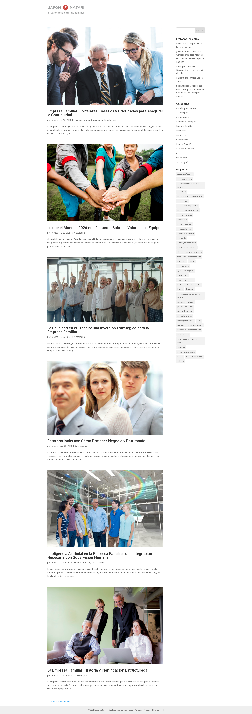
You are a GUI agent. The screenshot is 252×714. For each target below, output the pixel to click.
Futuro (191, 261)
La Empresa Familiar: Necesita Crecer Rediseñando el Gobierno (190, 70)
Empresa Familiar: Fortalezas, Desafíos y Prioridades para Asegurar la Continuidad (105, 113)
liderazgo (190, 289)
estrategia (181, 238)
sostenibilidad (183, 334)
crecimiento (182, 219)
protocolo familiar (185, 311)
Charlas (166, 10)
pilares (191, 302)
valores (180, 361)
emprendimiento (184, 224)
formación (181, 261)
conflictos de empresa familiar (190, 196)
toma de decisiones (194, 356)
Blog (153, 10)
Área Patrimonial (184, 117)
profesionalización (185, 306)
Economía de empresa (187, 121)
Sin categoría (110, 120)
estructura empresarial (186, 247)
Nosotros (120, 10)
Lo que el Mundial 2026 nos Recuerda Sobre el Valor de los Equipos (104, 227)
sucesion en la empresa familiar (187, 341)
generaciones (183, 266)
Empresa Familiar (82, 120)
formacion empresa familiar (189, 257)
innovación (196, 284)
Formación (181, 135)
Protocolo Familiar (185, 148)
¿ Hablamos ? (185, 10)
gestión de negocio (185, 270)
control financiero (184, 215)
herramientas (183, 284)
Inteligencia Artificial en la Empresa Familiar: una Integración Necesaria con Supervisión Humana (99, 555)
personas (181, 302)
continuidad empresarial (187, 205)
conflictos (181, 192)
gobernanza (182, 275)
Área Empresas (183, 112)
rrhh (178, 153)
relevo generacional (185, 320)
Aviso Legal (159, 710)
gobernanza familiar (185, 280)
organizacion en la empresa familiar (189, 296)
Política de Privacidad (144, 710)
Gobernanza (97, 120)
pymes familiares (184, 316)
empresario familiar (185, 233)
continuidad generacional (188, 210)
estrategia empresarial (186, 243)
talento (180, 356)
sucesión (181, 347)
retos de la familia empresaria (189, 325)
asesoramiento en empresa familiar (188, 185)
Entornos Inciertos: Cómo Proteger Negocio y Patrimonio (96, 441)
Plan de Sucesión (184, 144)
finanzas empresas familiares (189, 252)
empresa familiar (184, 229)
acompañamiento (184, 179)
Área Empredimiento (186, 108)
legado (180, 289)
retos (199, 320)
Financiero (181, 130)
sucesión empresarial (186, 352)
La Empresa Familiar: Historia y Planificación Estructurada (97, 670)
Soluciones (139, 10)
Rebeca (54, 120)
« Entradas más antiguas (58, 701)
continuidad (182, 201)
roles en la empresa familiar (189, 330)
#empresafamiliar (184, 174)
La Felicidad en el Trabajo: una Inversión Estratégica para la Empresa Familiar (98, 330)
